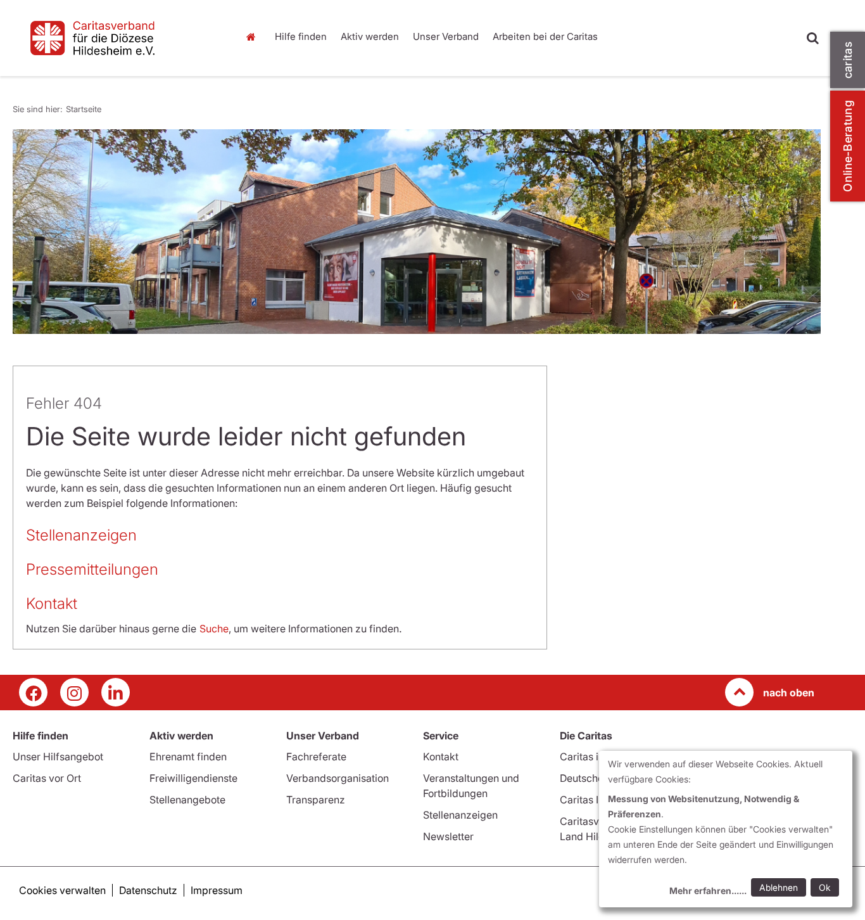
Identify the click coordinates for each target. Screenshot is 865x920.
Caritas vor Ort (47, 778)
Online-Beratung (847, 146)
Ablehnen (778, 887)
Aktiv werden (370, 36)
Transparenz (315, 799)
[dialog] (725, 829)
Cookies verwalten (62, 890)
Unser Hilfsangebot (58, 756)
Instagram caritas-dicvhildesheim (74, 692)
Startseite (254, 36)
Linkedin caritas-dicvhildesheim (115, 692)
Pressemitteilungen (92, 569)
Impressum (217, 890)
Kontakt (51, 603)
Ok (825, 887)
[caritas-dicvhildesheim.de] (119, 38)
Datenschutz (148, 890)
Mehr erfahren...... (708, 890)
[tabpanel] (417, 231)
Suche (214, 628)
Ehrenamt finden (188, 756)
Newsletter (448, 836)
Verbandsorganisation (337, 778)
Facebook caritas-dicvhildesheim (33, 692)
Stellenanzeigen (83, 535)
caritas (847, 60)
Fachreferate (316, 756)
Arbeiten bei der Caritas (545, 36)
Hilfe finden (301, 36)
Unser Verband (446, 36)
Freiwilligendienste (193, 778)
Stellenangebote (187, 799)
